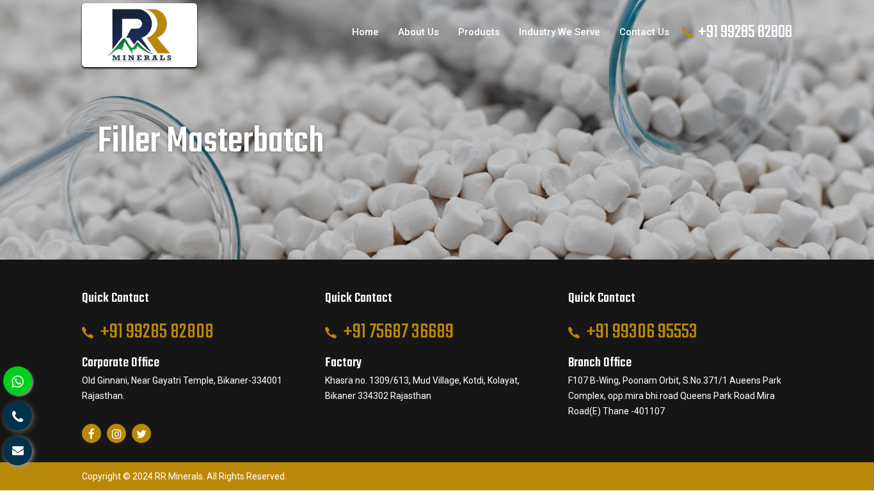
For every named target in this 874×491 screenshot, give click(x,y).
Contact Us (644, 32)
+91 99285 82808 (745, 32)
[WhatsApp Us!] (17, 380)
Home (365, 32)
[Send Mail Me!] (17, 451)
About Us (418, 32)
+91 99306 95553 (642, 332)
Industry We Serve (559, 32)
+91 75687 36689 (399, 332)
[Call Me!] (17, 415)
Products (479, 32)
